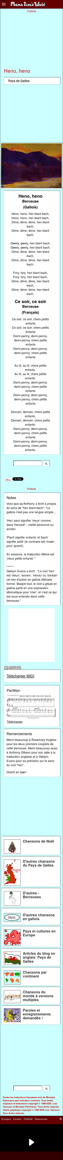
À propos (6, 1119)
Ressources (41, 1119)
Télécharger (15, 721)
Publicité (28, 1119)
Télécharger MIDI (20, 675)
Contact (17, 1119)
